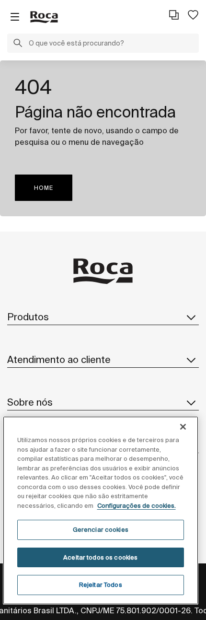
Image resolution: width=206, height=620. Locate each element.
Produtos (28, 316)
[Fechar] (183, 426)
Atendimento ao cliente (59, 359)
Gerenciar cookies (100, 529)
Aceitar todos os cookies (100, 557)
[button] (17, 44)
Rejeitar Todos (100, 584)
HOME (43, 188)
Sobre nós (30, 402)
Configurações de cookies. (136, 505)
